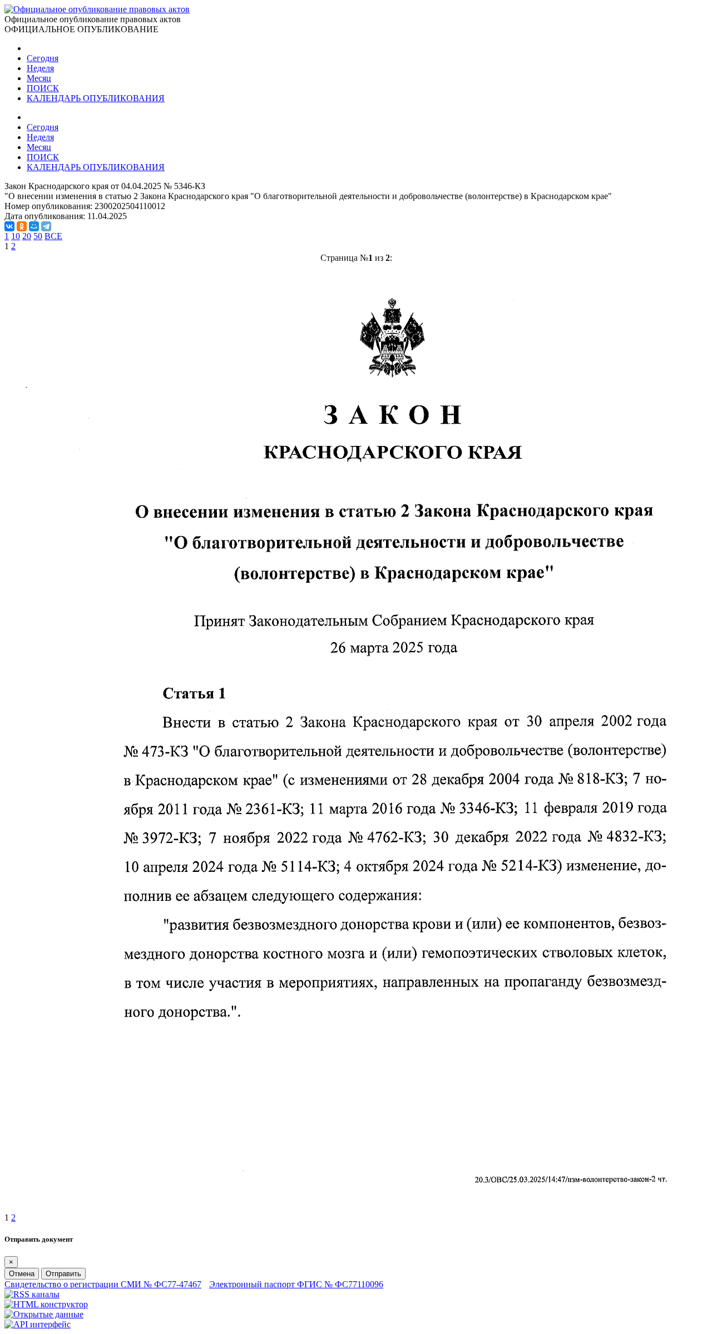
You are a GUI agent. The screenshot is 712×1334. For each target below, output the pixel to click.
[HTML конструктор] (46, 1304)
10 (15, 236)
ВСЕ (53, 236)
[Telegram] (46, 226)
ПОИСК (43, 88)
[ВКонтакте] (9, 226)
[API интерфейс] (37, 1324)
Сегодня (42, 58)
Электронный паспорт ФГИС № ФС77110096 (296, 1284)
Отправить (63, 1273)
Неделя (40, 68)
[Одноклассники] (22, 226)
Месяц (39, 78)
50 (37, 236)
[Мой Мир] (34, 226)
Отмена (21, 1273)
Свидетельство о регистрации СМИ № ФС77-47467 (102, 1284)
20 (26, 236)
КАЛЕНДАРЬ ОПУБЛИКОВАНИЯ (96, 98)
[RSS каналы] (32, 1294)
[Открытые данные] (43, 1314)
